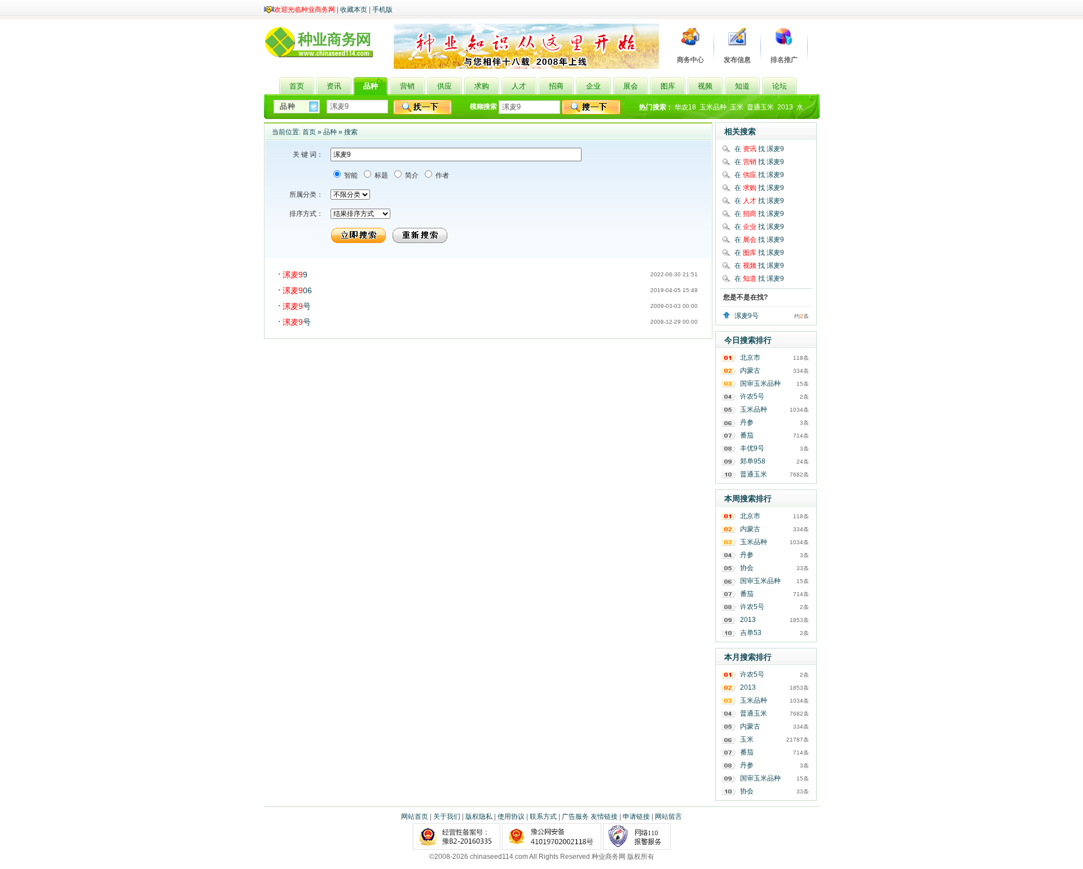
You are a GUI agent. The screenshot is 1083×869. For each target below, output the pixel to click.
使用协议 (511, 817)
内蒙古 (750, 370)
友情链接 (604, 817)
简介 (411, 175)
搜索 (351, 132)
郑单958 (752, 461)
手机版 (382, 10)
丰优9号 (752, 448)
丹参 (747, 422)
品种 (330, 132)
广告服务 (575, 817)
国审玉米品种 (760, 383)
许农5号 (752, 396)
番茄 (747, 435)
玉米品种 (713, 107)
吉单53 (750, 633)
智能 (350, 175)
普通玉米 (760, 107)
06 (297, 290)
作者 (441, 175)
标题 (380, 175)
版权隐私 (478, 817)
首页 (309, 132)
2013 (785, 107)
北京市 (750, 357)
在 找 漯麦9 (759, 149)
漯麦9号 (746, 316)
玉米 (736, 107)
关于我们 (446, 817)
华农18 (685, 107)
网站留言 (668, 817)
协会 (747, 568)
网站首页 (414, 817)
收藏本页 (353, 10)
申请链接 (636, 817)
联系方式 (543, 817)
